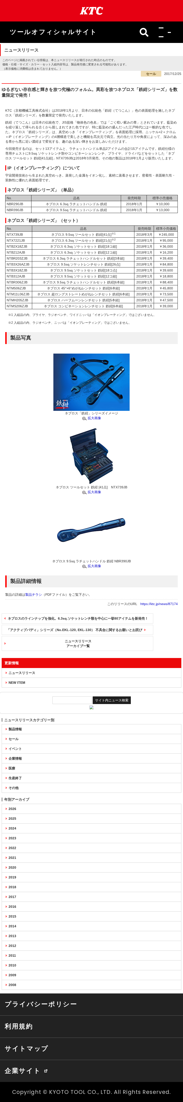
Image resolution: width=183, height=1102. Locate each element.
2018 (12, 887)
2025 (12, 818)
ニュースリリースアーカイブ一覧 (78, 643)
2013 (12, 936)
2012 (12, 946)
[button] (163, 32)
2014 (12, 926)
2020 (12, 867)
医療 (12, 768)
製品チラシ (33, 594)
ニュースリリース (22, 673)
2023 (12, 838)
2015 (12, 916)
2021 (12, 858)
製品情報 (15, 729)
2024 (12, 828)
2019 (12, 877)
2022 (12, 848)
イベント (15, 749)
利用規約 (19, 1026)
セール (14, 739)
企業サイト (23, 1070)
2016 (12, 907)
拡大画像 (94, 418)
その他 (14, 788)
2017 (12, 897)
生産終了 (15, 778)
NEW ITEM (17, 682)
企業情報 (15, 758)
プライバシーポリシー (41, 1004)
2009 (12, 975)
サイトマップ (27, 1048)
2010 (12, 965)
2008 (12, 985)
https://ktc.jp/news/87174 (159, 604)
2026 (12, 809)
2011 (12, 955)
